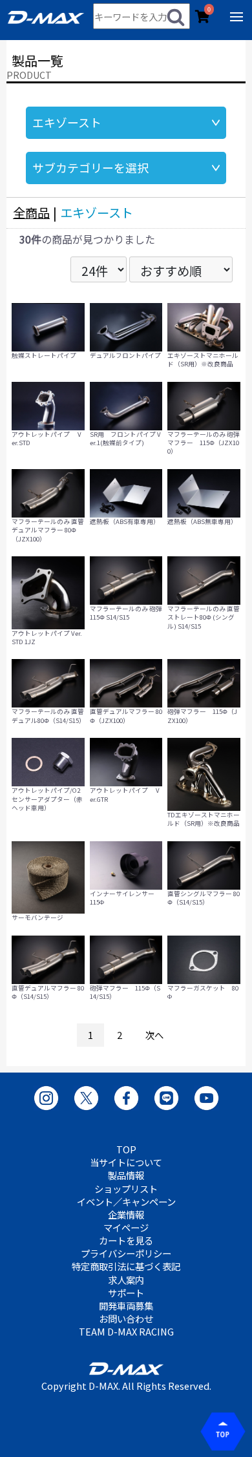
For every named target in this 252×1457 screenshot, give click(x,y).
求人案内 (126, 1280)
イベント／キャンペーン (126, 1201)
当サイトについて (126, 1162)
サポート (126, 1292)
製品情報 (126, 1175)
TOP (126, 1149)
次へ (154, 1035)
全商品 (31, 213)
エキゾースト (96, 213)
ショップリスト (126, 1188)
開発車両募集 (126, 1305)
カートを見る (126, 1240)
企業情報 (126, 1214)
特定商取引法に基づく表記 (126, 1266)
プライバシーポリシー (126, 1253)
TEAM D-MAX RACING (126, 1331)
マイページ (126, 1227)
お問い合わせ (126, 1318)
